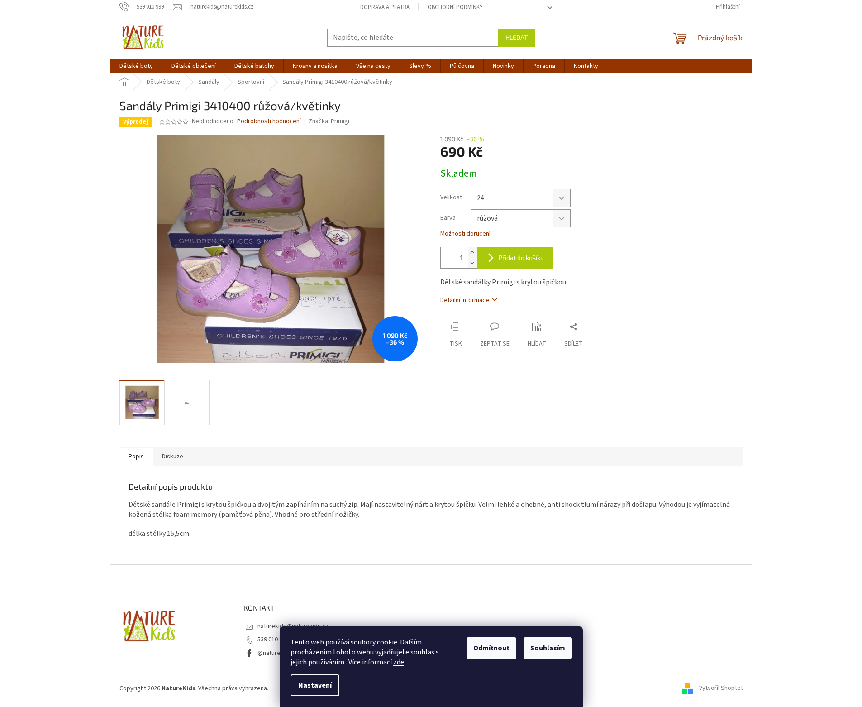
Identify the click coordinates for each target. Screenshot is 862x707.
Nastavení (315, 685)
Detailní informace (464, 300)
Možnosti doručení (465, 234)
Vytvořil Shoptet (721, 688)
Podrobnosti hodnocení (269, 121)
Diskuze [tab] (172, 456)
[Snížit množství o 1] (472, 263)
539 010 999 (273, 639)
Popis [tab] (136, 456)
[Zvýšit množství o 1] (472, 252)
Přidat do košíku (521, 257)
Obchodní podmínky (455, 7)
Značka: (329, 121)
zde (398, 662)
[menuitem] (136, 66)
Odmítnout (491, 648)
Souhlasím (547, 648)
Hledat (516, 37)
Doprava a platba (385, 7)
